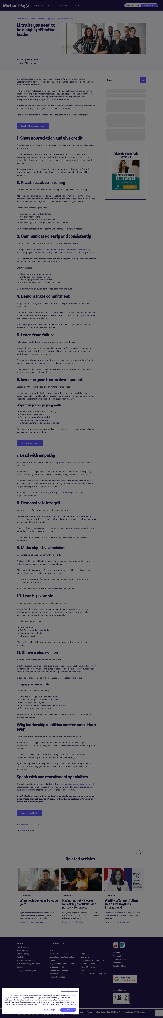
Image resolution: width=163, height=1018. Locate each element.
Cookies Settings (49, 1010)
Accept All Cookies (68, 1010)
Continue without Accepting (69, 991)
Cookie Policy (71, 1004)
